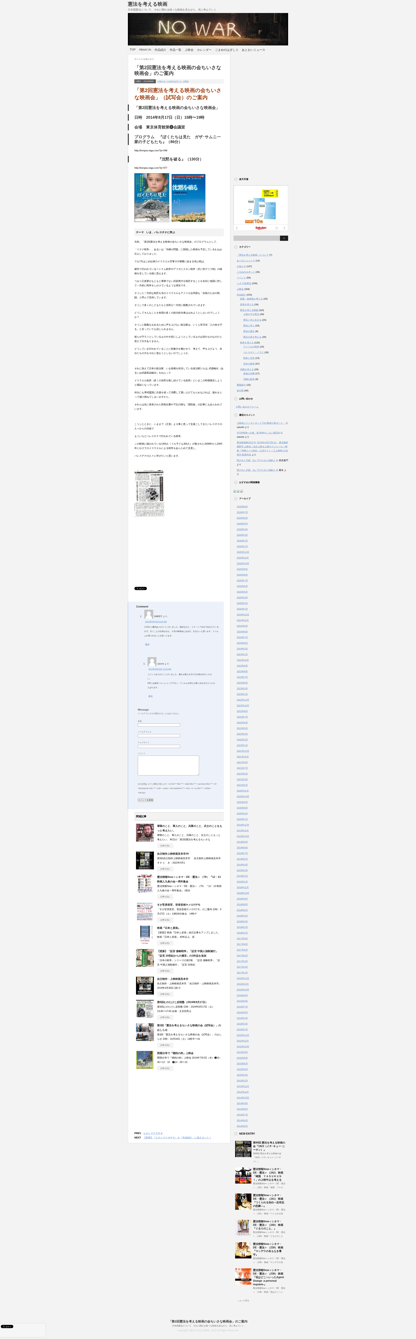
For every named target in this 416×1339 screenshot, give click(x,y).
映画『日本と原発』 (169, 928)
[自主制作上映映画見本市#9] (145, 868)
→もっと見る (243, 1300)
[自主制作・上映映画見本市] (145, 993)
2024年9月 (242, 626)
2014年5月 (242, 1126)
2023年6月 (242, 683)
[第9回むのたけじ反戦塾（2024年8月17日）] (145, 1016)
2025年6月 (242, 586)
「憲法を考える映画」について (253, 255)
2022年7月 (242, 717)
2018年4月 (242, 916)
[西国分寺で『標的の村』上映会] (145, 1067)
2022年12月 (243, 700)
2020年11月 (243, 791)
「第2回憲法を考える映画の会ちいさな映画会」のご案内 (208, 1321)
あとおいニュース (253, 49)
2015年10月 (243, 1046)
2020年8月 (242, 808)
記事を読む (165, 846)
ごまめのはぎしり (226, 49)
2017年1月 (242, 972)
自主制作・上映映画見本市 (172, 979)
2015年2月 (242, 1080)
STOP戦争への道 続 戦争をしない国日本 (258, 432)
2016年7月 (242, 1006)
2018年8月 (242, 904)
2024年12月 (243, 614)
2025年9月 (242, 569)
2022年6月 (242, 722)
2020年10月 (243, 796)
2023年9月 (242, 665)
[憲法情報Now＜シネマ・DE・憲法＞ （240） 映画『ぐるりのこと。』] (243, 1234)
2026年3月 (242, 535)
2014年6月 (242, 1120)
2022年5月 (242, 728)
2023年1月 (242, 694)
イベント (241, 277)
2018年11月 (243, 887)
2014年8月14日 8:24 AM (156, 622)
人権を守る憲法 (251, 314)
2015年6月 (242, 1063)
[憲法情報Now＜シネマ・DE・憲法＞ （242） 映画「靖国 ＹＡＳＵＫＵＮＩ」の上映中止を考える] (243, 1182)
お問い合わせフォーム (247, 406)
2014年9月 (242, 1103)
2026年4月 (242, 529)
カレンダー (204, 49)
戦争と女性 (249, 358)
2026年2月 (242, 540)
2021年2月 (242, 785)
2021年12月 (243, 751)
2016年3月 (242, 1024)
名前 (140, 721)
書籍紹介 (241, 385)
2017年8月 (242, 944)
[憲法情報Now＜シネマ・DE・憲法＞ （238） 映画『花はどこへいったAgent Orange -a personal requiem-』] (243, 1283)
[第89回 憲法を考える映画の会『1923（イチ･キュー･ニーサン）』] (243, 1156)
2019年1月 (242, 881)
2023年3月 (242, 688)
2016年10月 (243, 989)
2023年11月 (243, 660)
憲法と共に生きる (252, 320)
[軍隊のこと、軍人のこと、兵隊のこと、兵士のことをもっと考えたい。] (145, 840)
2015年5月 (242, 1069)
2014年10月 (243, 1097)
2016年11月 (243, 984)
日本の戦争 (249, 363)
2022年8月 (242, 711)
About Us (145, 49)
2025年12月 (243, 552)
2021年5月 (242, 773)
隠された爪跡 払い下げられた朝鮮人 (256, 460)
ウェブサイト (144, 742)
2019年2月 (242, 876)
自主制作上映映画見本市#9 (173, 853)
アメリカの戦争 (251, 346)
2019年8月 (242, 847)
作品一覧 (175, 49)
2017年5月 (242, 955)
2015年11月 (243, 1041)
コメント (142, 753)
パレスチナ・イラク (253, 352)
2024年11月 (243, 620)
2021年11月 (243, 756)
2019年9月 (242, 842)
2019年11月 (243, 830)
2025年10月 (243, 563)
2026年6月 (242, 518)
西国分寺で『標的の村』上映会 (175, 1053)
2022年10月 (243, 705)
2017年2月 (242, 967)
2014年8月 (242, 1109)
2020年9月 (242, 802)
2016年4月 (242, 1018)
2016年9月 (242, 995)
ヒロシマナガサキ (153, 1133)
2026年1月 (242, 546)
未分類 (240, 390)
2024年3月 (242, 648)
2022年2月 (242, 739)
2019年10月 (243, 836)
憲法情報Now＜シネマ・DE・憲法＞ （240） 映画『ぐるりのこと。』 (268, 1225)
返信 (147, 644)
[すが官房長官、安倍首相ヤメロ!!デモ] (145, 919)
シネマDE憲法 (244, 283)
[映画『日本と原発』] (145, 942)
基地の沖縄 (249, 373)
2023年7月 (242, 677)
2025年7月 (242, 580)
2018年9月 (242, 898)
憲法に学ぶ (249, 325)
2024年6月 (242, 643)
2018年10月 (243, 893)
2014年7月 (242, 1114)
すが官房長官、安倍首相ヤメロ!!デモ (178, 904)
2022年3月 (242, 734)
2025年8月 (242, 575)
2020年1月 (242, 819)
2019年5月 (242, 859)
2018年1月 (242, 933)
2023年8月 (242, 671)
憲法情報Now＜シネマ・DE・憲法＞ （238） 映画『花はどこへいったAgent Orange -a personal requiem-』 (268, 1277)
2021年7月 (242, 768)
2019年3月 (242, 870)
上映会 (189, 49)
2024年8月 (242, 631)
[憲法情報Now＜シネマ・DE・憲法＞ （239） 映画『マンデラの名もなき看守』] (243, 1257)
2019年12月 (243, 825)
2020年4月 (242, 813)
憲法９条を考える (252, 337)
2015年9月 (242, 1052)
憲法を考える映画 (147, 4)
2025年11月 (243, 557)
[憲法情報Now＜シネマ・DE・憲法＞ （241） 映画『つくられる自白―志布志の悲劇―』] (243, 1208)
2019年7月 (242, 853)
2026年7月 (242, 512)
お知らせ (161, 81)
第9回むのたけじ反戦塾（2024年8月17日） (182, 1002)
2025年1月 (242, 609)
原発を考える (247, 304)
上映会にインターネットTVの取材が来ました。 (261, 423)
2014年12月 (243, 1086)
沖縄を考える (247, 369)
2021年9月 (242, 762)
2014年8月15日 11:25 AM (159, 669)
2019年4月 (242, 864)
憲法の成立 (249, 331)
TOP (133, 49)
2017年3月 (242, 961)
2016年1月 (242, 1029)
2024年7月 (242, 637)
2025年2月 (242, 603)
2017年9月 (242, 938)
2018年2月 (242, 927)
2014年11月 (243, 1092)
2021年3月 (242, 779)
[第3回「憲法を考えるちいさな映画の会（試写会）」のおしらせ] (145, 1039)
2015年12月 (243, 1035)
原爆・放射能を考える (251, 298)
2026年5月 (242, 523)
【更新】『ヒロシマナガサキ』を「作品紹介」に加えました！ (177, 1137)
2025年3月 (242, 597)
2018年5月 (242, 910)
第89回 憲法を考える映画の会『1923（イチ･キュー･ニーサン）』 (269, 1146)
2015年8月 (242, 1058)
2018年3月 (242, 921)
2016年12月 (243, 978)
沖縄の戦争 (249, 379)
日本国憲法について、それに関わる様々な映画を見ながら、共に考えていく (208, 1326)
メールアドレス (144, 732)
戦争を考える (247, 342)
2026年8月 (242, 506)
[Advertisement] (161, 557)
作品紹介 (160, 49)
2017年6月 (242, 950)
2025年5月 (242, 592)
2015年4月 (242, 1075)
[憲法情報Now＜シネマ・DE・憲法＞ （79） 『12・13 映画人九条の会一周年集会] (145, 891)
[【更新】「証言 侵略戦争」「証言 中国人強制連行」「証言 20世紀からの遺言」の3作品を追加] (145, 965)
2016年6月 (242, 1012)
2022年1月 (242, 745)
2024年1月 (242, 654)
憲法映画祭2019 (245, 442)
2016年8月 (242, 1001)
